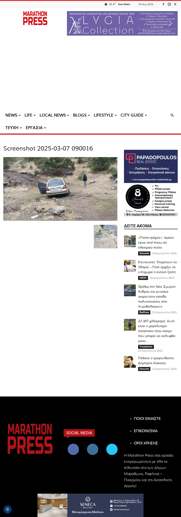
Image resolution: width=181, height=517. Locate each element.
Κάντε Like (73, 444)
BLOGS (79, 115)
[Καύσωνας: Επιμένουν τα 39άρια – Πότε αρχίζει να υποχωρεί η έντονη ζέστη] (130, 266)
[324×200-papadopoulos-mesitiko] (151, 166)
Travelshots (146, 347)
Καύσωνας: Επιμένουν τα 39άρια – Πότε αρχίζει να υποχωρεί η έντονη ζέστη (157, 267)
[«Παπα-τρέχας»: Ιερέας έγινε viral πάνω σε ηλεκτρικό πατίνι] (130, 241)
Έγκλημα (144, 312)
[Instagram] (169, 4)
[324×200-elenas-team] (151, 199)
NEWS (11, 115)
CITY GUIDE (132, 115)
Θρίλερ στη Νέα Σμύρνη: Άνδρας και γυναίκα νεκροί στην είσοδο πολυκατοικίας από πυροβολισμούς (157, 296)
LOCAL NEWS (53, 115)
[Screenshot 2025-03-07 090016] (60, 219)
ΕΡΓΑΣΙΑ (34, 128)
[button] (122, 23)
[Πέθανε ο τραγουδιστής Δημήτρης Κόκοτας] (130, 362)
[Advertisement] (90, 74)
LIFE (28, 115)
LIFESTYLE (103, 115)
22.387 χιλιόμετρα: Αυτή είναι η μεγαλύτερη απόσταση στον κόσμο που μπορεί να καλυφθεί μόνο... (156, 331)
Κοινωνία (144, 253)
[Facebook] (163, 4)
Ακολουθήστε (93, 444)
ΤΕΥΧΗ (11, 128)
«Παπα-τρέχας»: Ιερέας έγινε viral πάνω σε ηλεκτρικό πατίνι (156, 242)
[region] (122, 23)
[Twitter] (175, 4)
